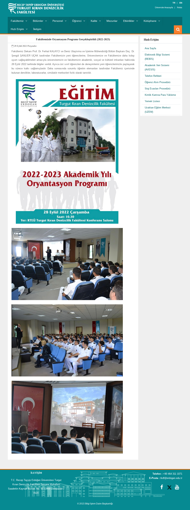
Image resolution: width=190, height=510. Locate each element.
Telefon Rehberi (153, 76)
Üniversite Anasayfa (164, 7)
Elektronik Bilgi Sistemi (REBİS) (157, 56)
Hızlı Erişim (17, 29)
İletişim (37, 29)
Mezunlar (112, 20)
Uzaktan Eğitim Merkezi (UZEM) (158, 109)
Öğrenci (76, 20)
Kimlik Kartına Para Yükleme (160, 95)
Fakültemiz (17, 20)
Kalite (94, 20)
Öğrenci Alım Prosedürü (157, 82)
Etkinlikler (128, 20)
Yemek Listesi (152, 101)
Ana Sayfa (150, 48)
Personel (58, 20)
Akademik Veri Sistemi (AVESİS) (157, 67)
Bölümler (38, 20)
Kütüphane (150, 20)
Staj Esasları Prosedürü (157, 88)
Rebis (179, 7)
